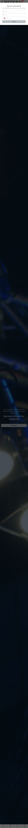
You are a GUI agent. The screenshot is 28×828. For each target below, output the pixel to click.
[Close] (27, 1)
